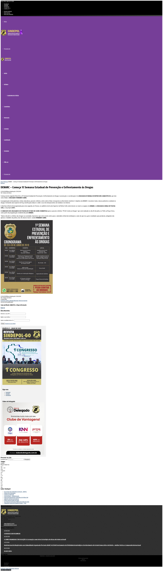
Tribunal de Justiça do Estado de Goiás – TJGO (15, 503)
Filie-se (6, 162)
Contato (6, 129)
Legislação (7, 140)
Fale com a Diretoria (8, 14)
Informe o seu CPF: (5, 313)
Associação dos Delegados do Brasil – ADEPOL (15, 491)
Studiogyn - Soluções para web (47, 556)
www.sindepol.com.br (9, 523)
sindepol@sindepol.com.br (10, 525)
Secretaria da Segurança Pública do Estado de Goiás (16, 502)
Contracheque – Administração (11, 496)
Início (5, 73)
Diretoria (6, 117)
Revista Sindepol (8, 11)
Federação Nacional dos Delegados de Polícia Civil (16, 497)
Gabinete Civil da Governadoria (11, 499)
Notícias (6, 181)
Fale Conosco (7, 12)
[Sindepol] (12, 36)
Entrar (2, 323)
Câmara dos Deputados (10, 493)
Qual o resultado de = (7, 320)
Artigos (6, 84)
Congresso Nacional (9, 494)
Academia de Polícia (13, 95)
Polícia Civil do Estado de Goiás (11, 500)
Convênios (7, 106)
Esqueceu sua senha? (10, 323)
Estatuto (6, 151)
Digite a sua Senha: (5, 317)
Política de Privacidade (83, 558)
